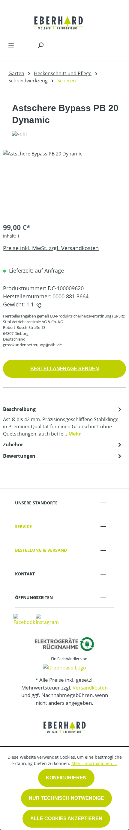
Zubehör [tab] (13, 444)
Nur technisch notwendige (66, 798)
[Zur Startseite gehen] (58, 19)
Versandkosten (90, 687)
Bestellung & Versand (41, 550)
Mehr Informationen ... (94, 763)
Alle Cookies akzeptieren (66, 818)
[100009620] (64, 183)
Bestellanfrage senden (64, 368)
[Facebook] (24, 619)
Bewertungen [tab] (19, 456)
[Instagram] (47, 619)
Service (23, 526)
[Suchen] (40, 45)
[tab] (63, 421)
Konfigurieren (66, 777)
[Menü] (11, 45)
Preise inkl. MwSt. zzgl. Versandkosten (51, 248)
